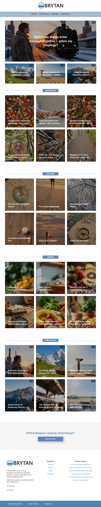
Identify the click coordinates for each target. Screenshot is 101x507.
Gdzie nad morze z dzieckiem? (81, 467)
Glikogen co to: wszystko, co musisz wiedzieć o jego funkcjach (18, 288)
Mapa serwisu (33, 504)
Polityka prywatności (15, 504)
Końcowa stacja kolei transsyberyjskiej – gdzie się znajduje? (50, 41)
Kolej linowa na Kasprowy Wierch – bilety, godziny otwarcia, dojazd (82, 73)
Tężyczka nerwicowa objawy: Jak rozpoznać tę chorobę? (49, 122)
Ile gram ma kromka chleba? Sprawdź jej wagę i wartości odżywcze (17, 322)
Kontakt (10, 490)
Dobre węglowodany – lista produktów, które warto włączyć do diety (50, 322)
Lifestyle (65, 14)
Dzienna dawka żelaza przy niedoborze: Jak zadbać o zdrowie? (80, 122)
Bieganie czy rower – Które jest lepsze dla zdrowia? (80, 156)
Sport (34, 14)
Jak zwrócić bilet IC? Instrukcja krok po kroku (50, 406)
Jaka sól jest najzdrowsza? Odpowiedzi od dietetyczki (46, 288)
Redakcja (11, 486)
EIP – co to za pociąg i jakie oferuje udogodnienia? (80, 406)
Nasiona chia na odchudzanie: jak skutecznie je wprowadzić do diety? (80, 288)
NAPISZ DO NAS (50, 439)
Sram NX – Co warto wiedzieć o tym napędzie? (48, 156)
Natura (55, 14)
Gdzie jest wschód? (79, 241)
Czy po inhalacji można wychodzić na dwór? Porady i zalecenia (19, 156)
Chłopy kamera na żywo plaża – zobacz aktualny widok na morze (50, 73)
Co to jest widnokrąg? (49, 206)
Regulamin (48, 504)
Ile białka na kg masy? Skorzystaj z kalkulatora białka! (81, 322)
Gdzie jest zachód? (48, 241)
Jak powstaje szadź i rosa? (79, 205)
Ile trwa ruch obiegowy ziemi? (18, 205)
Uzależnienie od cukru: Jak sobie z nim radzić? (19, 122)
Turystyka (44, 14)
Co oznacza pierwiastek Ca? (19, 239)
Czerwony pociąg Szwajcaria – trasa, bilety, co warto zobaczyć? (20, 73)
